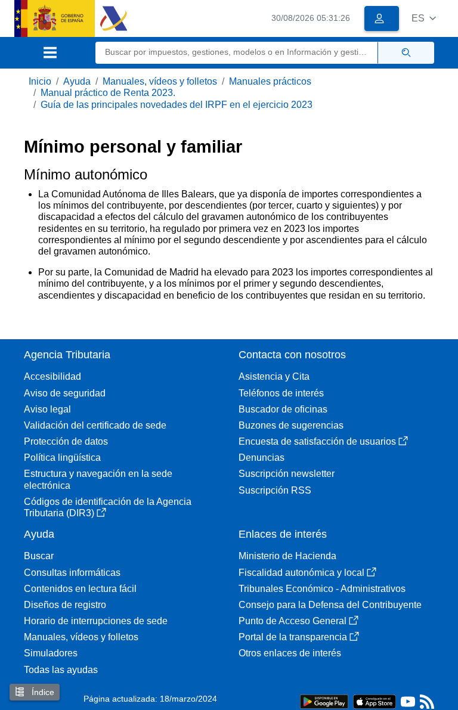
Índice (41, 692)
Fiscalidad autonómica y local (301, 573)
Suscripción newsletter (287, 474)
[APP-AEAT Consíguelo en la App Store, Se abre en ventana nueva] (374, 701)
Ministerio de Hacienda (287, 556)
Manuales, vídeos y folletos (160, 81)
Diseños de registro (65, 605)
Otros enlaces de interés (290, 653)
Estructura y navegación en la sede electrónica (98, 479)
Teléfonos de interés (281, 393)
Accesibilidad (52, 376)
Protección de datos (66, 441)
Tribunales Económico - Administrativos (322, 589)
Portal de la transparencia (293, 637)
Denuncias (261, 457)
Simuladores (51, 653)
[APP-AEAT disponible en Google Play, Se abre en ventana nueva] (324, 701)
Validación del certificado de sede (95, 425)
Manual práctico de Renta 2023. (108, 93)
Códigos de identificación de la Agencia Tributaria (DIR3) (107, 507)
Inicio (40, 81)
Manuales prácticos (270, 81)
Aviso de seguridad (65, 393)
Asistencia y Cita (274, 376)
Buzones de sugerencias (291, 425)
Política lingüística (62, 457)
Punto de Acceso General (292, 621)
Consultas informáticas (72, 573)
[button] (424, 18)
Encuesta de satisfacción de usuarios (317, 441)
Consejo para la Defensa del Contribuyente (330, 605)
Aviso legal (47, 409)
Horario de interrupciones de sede (96, 621)
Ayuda (77, 81)
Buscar (39, 556)
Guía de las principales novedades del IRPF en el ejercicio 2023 (176, 105)
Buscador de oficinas (283, 409)
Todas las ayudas (61, 670)
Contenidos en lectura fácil (80, 589)
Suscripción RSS (275, 490)
